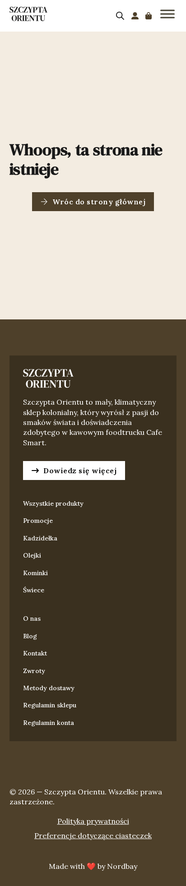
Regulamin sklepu (49, 705)
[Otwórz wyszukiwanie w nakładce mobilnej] (120, 15)
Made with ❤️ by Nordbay (93, 866)
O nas (32, 618)
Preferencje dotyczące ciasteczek (93, 835)
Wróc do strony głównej (98, 201)
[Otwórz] (167, 13)
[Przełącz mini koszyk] (148, 15)
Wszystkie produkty (53, 503)
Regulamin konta (48, 723)
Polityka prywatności (93, 821)
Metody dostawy (48, 688)
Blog (30, 636)
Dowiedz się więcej (79, 470)
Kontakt (35, 653)
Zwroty (34, 671)
